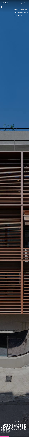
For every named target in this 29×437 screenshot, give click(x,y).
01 (16, 422)
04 (24, 422)
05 (27, 422)
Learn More (17, 15)
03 (21, 422)
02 (18, 422)
